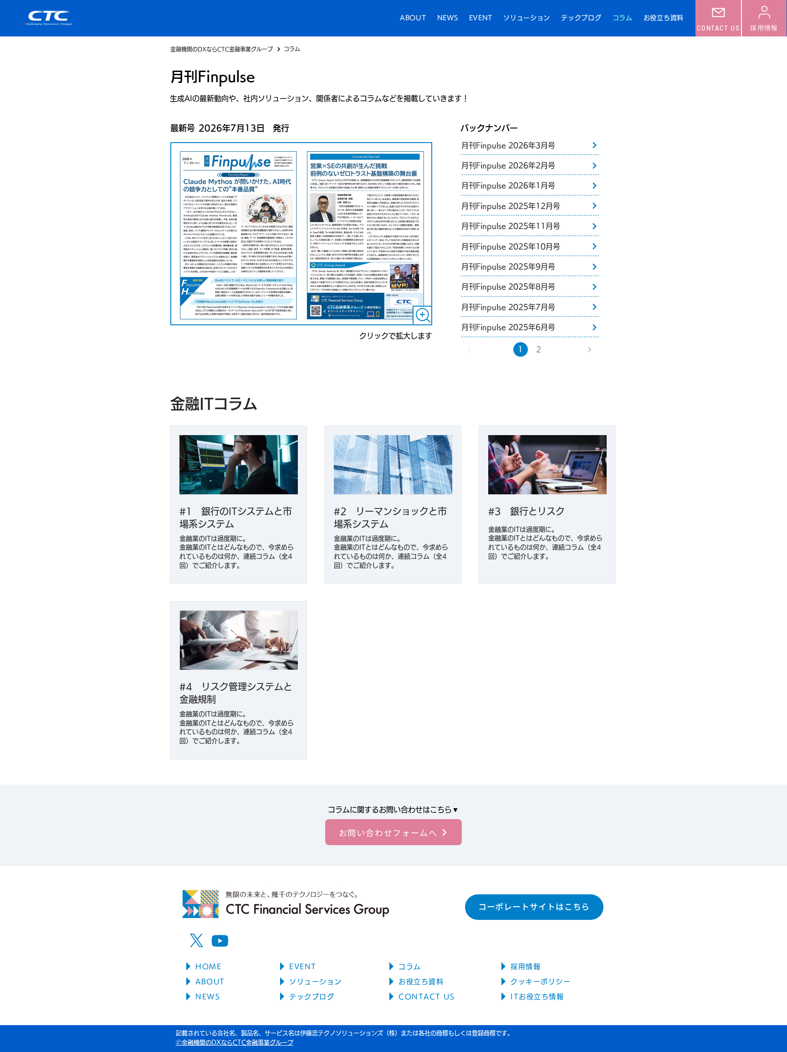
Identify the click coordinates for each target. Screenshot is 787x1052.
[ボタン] (532, 145)
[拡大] (422, 315)
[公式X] (196, 940)
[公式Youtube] (219, 940)
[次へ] (589, 349)
